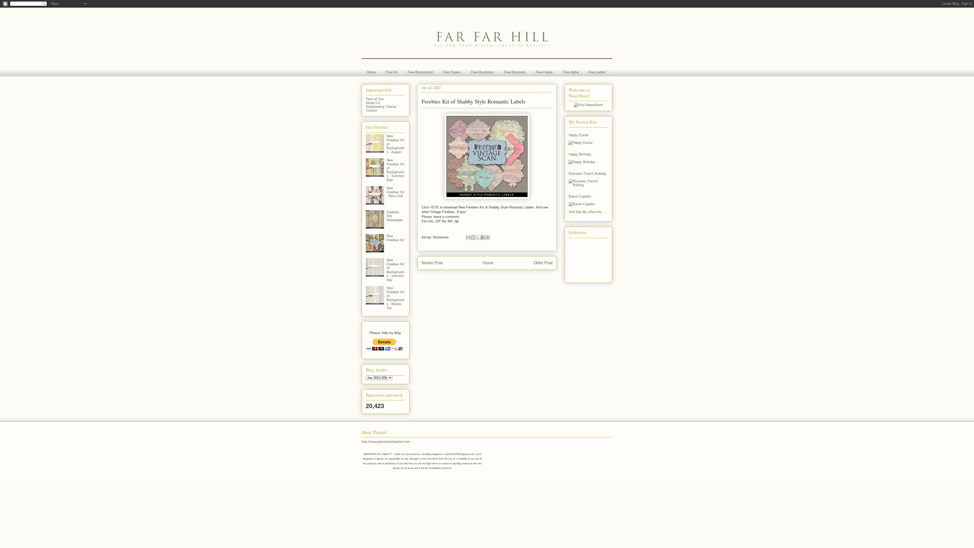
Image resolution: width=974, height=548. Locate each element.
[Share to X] (477, 237)
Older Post (542, 263)
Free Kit (391, 72)
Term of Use (375, 99)
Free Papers (452, 72)
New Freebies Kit (395, 238)
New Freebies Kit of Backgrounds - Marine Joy (395, 298)
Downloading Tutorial (381, 107)
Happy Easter (579, 135)
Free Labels (597, 72)
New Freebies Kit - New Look (395, 192)
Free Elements (515, 72)
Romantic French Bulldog (587, 173)
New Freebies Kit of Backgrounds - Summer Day (395, 270)
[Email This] (468, 237)
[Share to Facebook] (482, 237)
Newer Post (432, 263)
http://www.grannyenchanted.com (385, 442)
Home (371, 72)
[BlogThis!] (473, 237)
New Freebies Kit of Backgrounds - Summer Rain (395, 170)
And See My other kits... (587, 212)
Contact (371, 110)
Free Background (420, 72)
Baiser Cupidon (580, 196)
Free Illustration (482, 72)
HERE (434, 207)
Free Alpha (571, 72)
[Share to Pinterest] (487, 237)
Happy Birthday (580, 154)
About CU (373, 103)
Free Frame (544, 72)
